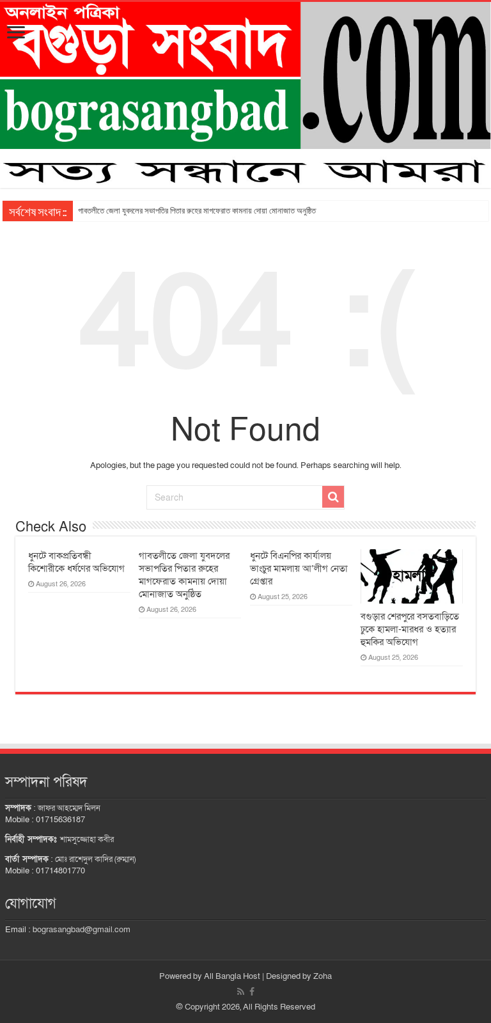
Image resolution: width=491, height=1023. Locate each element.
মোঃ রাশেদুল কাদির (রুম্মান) (95, 859)
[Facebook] (252, 991)
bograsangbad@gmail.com (81, 929)
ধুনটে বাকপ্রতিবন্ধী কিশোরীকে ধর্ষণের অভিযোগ (76, 562)
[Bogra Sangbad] (245, 95)
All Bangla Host (232, 976)
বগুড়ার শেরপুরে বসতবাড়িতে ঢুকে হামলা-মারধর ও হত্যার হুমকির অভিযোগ (410, 629)
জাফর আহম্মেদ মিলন (69, 808)
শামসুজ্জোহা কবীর (87, 839)
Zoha (322, 976)
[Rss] (241, 991)
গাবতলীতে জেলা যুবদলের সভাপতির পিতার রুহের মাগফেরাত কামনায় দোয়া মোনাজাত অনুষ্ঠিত (197, 210)
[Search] (333, 497)
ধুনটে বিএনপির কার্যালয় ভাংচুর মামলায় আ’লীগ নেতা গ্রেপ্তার (299, 568)
